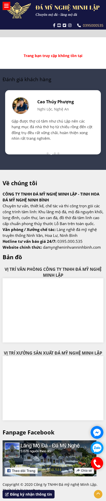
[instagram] (70, 25)
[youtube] (59, 25)
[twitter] (64, 25)
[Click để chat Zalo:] (97, 447)
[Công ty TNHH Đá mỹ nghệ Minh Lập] (53, 10)
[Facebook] (54, 25)
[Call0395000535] (97, 463)
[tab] (48, 153)
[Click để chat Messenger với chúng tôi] (97, 432)
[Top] (98, 494)
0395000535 (93, 25)
